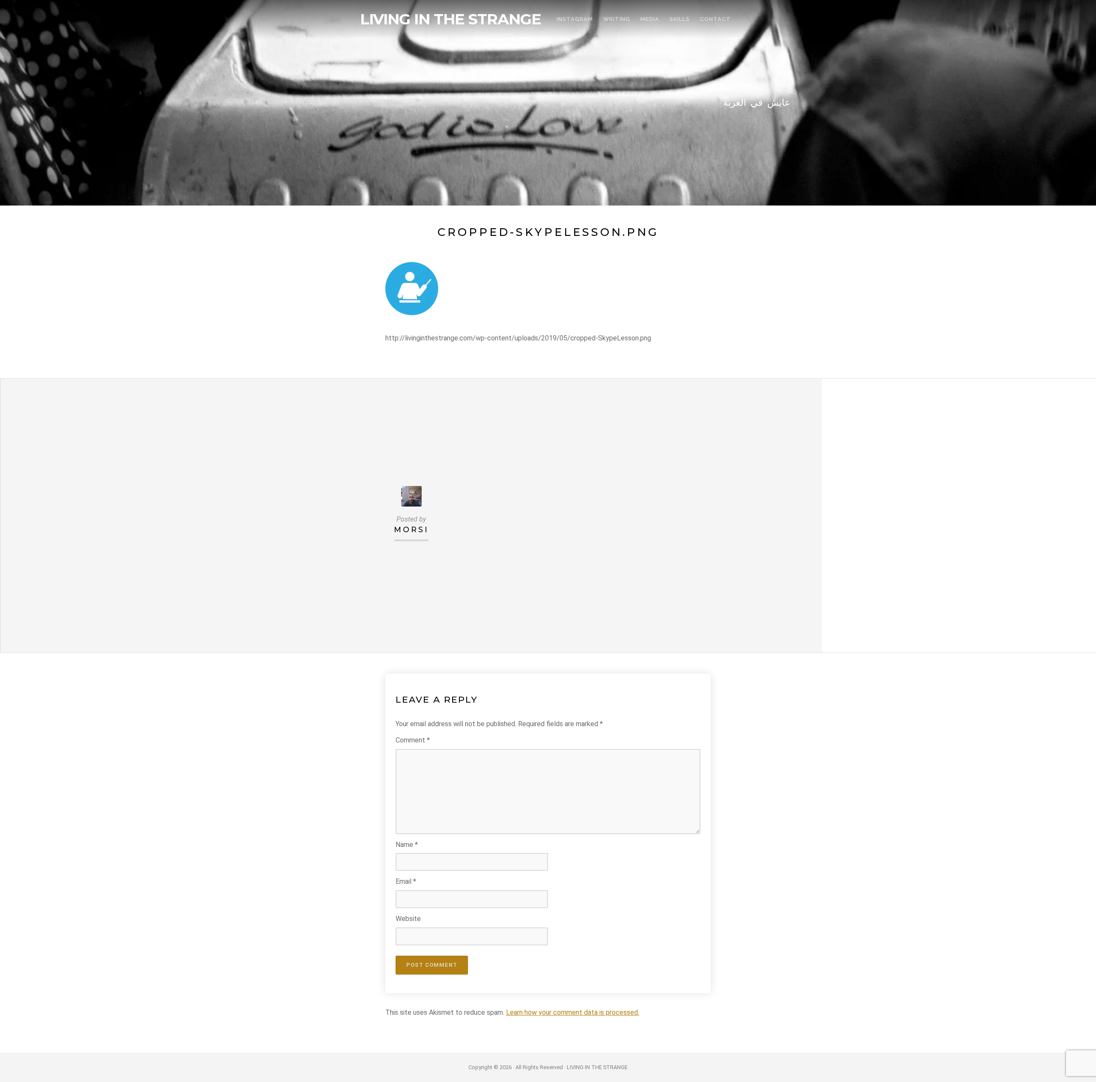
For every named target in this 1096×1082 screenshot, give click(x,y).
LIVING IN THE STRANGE (450, 19)
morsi (411, 529)
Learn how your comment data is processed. (572, 1012)
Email (406, 881)
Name (407, 845)
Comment (413, 740)
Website (408, 919)
